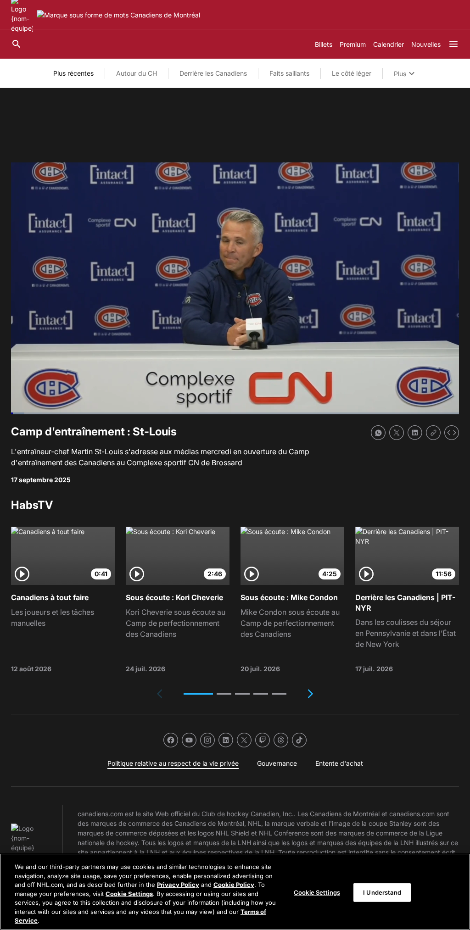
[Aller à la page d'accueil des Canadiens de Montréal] (118, 15)
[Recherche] (16, 44)
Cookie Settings (129, 893)
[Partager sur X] (396, 432)
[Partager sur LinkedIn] (415, 432)
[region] (235, 891)
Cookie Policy (233, 884)
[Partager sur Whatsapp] (378, 432)
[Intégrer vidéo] (451, 432)
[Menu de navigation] (453, 44)
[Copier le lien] (433, 432)
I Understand (382, 892)
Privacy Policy (178, 884)
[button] (198, 694)
